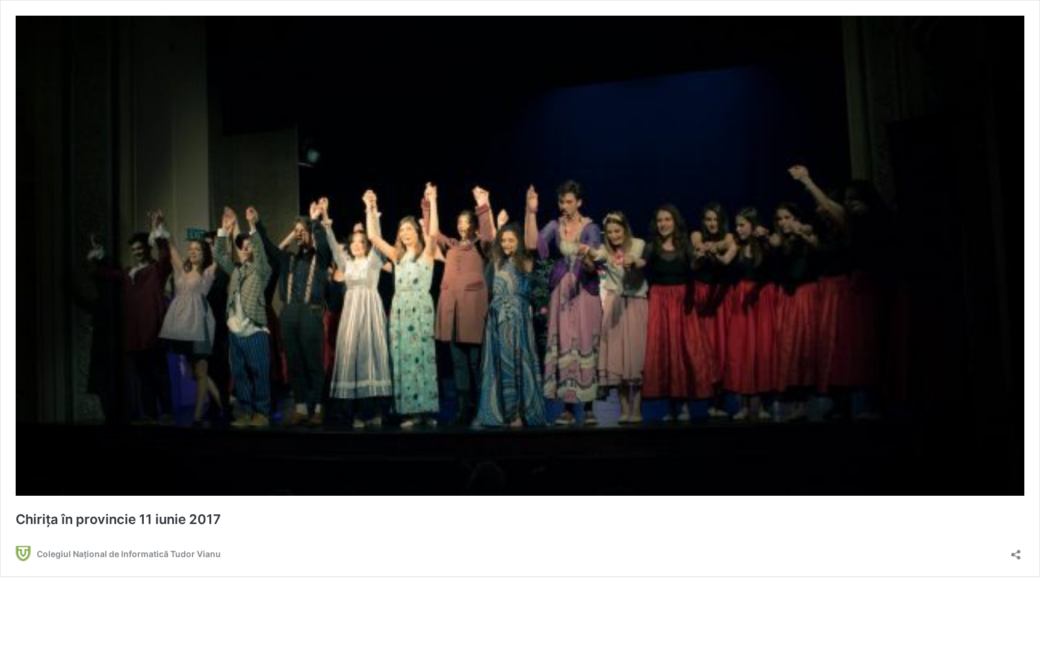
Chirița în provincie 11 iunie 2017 (118, 519)
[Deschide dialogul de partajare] (1016, 550)
